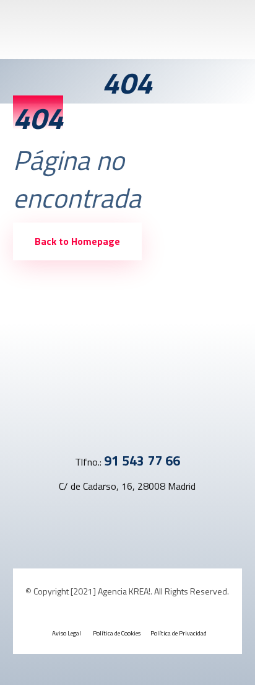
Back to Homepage (77, 241)
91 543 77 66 (142, 460)
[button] (120, 522)
